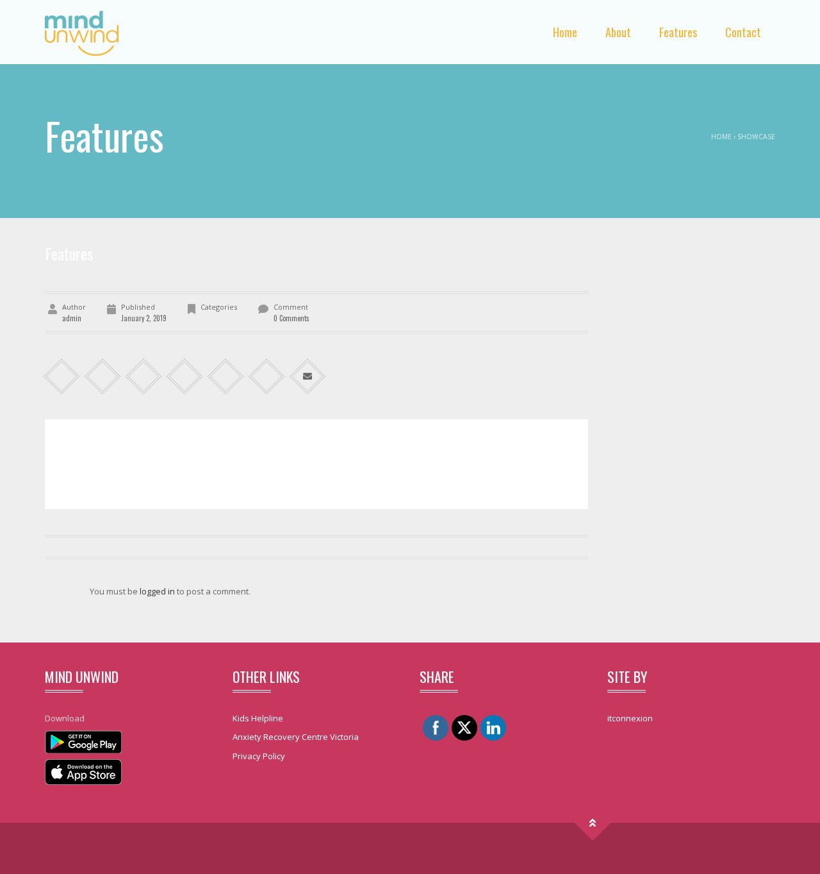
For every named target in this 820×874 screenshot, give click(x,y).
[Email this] (308, 376)
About (618, 32)
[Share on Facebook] (62, 376)
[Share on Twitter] (103, 376)
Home (565, 32)
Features (678, 32)
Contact (743, 32)
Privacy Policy (259, 756)
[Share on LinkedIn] (144, 376)
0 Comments (291, 318)
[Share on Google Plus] (226, 376)
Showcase (756, 136)
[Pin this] (267, 376)
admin (71, 318)
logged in (157, 591)
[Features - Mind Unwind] (82, 32)
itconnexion (630, 718)
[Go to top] (593, 823)
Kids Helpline (258, 718)
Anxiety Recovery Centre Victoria (296, 737)
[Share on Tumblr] (185, 376)
